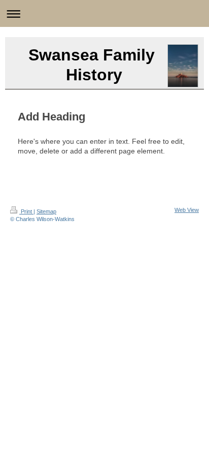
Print (26, 211)
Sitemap (46, 211)
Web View (187, 210)
